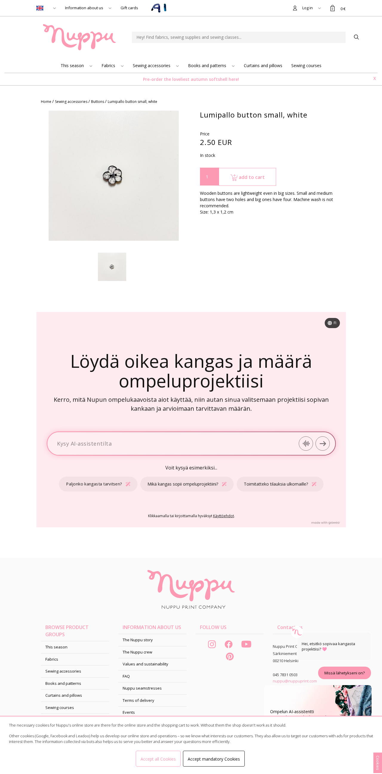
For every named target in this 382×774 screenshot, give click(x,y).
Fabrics (108, 65)
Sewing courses (306, 65)
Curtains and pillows (263, 65)
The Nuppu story (138, 639)
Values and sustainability (145, 664)
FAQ (126, 676)
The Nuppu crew (137, 652)
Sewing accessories (152, 65)
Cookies (378, 763)
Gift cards (129, 7)
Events (129, 712)
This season (73, 65)
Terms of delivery (138, 700)
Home (46, 101)
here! (234, 79)
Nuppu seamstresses (142, 688)
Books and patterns (207, 65)
